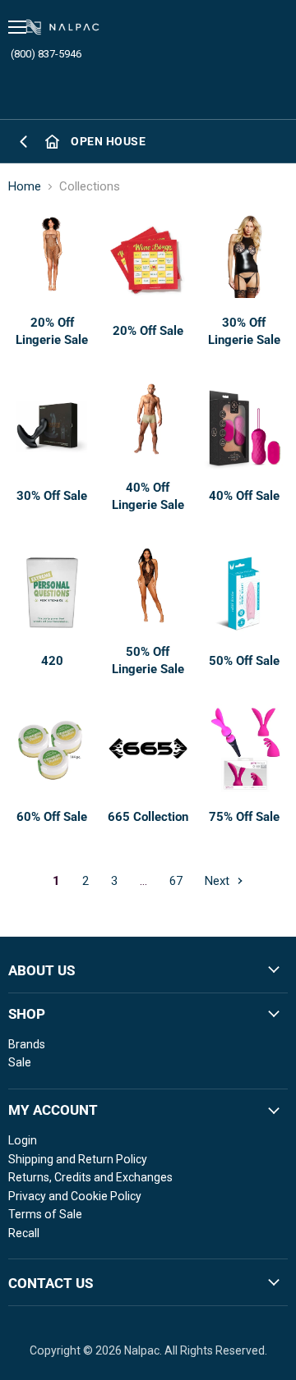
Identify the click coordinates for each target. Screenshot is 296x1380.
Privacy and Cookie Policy (74, 1196)
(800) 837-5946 (46, 54)
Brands (26, 1044)
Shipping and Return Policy (77, 1159)
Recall (23, 1233)
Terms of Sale (45, 1214)
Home (24, 187)
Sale (19, 1062)
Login (22, 1140)
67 (176, 880)
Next (219, 880)
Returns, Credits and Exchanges (90, 1177)
